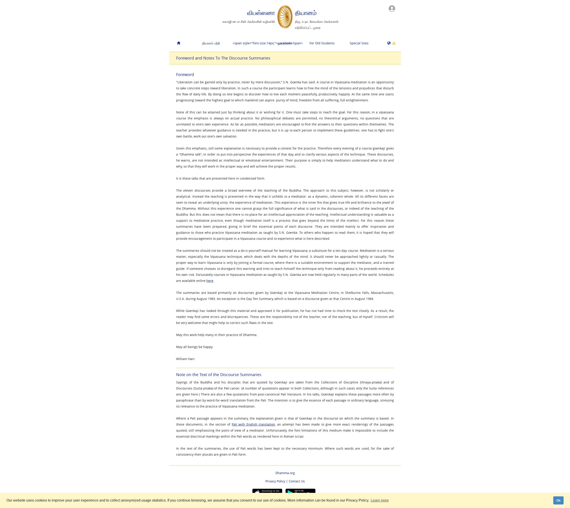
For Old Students (322, 43)
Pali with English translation (253, 424)
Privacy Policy (275, 481)
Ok (558, 500)
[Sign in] (392, 8)
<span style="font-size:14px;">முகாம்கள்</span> (249, 43)
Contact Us (297, 481)
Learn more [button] (380, 500)
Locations (285, 43)
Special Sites (359, 43)
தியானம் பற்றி (211, 43)
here (209, 281)
